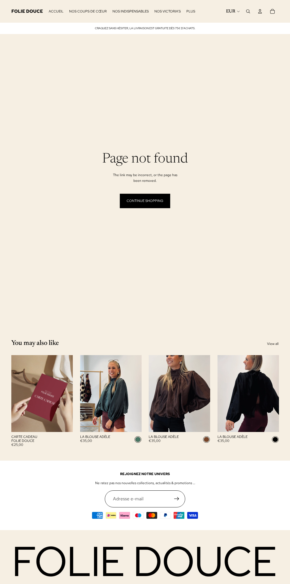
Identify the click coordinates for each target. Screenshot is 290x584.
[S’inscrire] (177, 499)
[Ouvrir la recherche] (248, 11)
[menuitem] (191, 11)
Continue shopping (145, 201)
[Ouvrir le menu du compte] (260, 11)
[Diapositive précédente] (84, 393)
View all (273, 343)
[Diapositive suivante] (137, 393)
